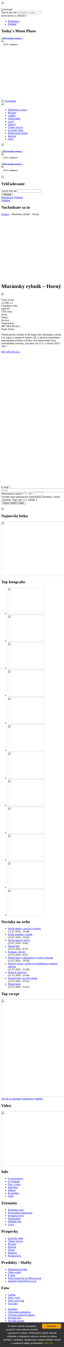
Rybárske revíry (16, 1215)
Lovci (11, 121)
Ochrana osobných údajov (21, 1315)
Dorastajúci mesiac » (13, 38)
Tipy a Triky (14, 1184)
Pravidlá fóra (14, 1318)
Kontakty (13, 1309)
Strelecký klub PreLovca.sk (22, 1281)
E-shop (11, 1275)
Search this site (9, 12)
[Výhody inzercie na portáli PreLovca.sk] (2, 509)
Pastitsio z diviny (16, 952)
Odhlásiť (6, 200)
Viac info (48, 1343)
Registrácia (13, 21)
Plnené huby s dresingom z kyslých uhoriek (30, 957)
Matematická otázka (12, 493)
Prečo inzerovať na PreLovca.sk (24, 1278)
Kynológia (13, 1193)
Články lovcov (15, 127)
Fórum (11, 1250)
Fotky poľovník (16, 1300)
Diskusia (12, 1252)
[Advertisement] (32, 73)
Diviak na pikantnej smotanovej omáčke (22, 1098)
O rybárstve (14, 1181)
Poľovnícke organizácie (20, 1212)
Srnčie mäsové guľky (19, 940)
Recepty (12, 112)
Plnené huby (14, 984)
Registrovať (7, 197)
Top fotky (13, 1303)
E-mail (5, 487)
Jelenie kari (14, 946)
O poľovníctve (15, 1178)
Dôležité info (14, 1221)
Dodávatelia (14, 118)
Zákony (12, 124)
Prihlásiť (12, 24)
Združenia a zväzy (17, 109)
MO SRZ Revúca (10, 351)
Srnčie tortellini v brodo (20, 934)
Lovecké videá (15, 130)
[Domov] (2, 3)
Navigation (10, 101)
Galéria (11, 115)
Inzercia (12, 136)
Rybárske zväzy (16, 1209)
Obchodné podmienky (19, 1312)
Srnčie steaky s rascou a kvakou (24, 928)
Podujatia (13, 1187)
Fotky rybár (14, 1297)
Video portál (14, 1272)
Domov (5, 214)
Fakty (11, 139)
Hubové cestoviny (17, 972)
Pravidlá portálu (16, 1320)
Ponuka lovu (14, 1255)
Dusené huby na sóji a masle (22, 978)
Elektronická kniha (17, 133)
